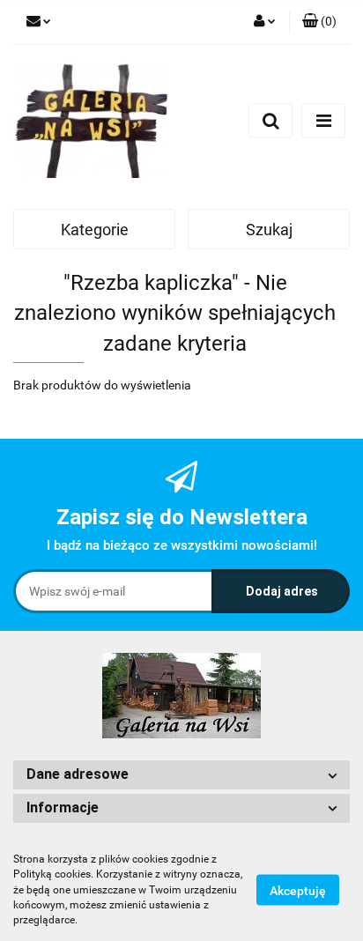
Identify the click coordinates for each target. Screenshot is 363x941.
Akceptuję (298, 891)
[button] (319, 22)
